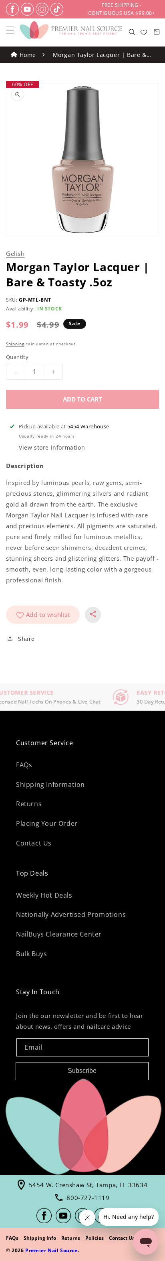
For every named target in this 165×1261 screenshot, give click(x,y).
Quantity (17, 357)
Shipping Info (40, 1238)
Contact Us (34, 843)
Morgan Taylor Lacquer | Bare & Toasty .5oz (100, 55)
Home (28, 55)
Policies (94, 1238)
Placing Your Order (47, 823)
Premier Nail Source (51, 1250)
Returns (29, 803)
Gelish (15, 253)
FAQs (24, 764)
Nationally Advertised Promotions (71, 914)
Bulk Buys (31, 953)
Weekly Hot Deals (44, 895)
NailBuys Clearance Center (59, 934)
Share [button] (26, 639)
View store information (52, 447)
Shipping (15, 344)
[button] (10, 30)
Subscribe (82, 1070)
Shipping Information (50, 784)
